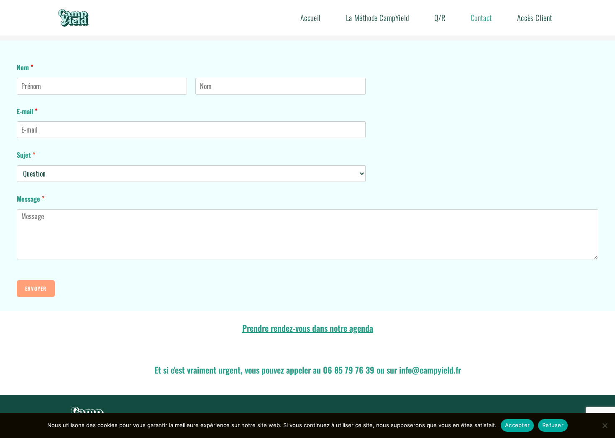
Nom (25, 67)
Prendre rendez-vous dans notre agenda (307, 328)
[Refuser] (604, 425)
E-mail (27, 111)
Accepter (517, 425)
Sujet (26, 155)
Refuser (553, 425)
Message (30, 199)
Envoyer (35, 288)
